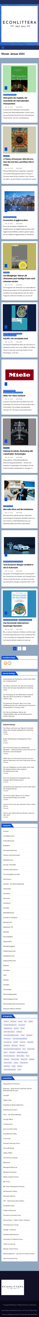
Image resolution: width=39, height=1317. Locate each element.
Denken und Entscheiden (11, 855)
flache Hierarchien (9, 1031)
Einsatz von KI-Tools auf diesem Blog (27, 1310)
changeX (6, 1095)
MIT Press (6, 1182)
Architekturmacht (8, 836)
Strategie (6, 155)
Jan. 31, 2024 (9, 107)
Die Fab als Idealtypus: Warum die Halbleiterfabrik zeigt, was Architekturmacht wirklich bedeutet (17, 714)
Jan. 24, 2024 (9, 342)
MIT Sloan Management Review (13, 1186)
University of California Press (12, 1239)
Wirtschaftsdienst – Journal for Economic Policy (19, 1253)
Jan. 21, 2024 (9, 457)
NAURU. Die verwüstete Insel (15, 338)
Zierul (19, 1069)
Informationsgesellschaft (20, 1038)
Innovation (6, 893)
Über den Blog (23, 1314)
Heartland (29, 1035)
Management (7, 922)
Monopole (14, 1045)
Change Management (10, 1025)
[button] (36, 47)
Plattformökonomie (9, 951)
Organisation (7, 941)
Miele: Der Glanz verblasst (14, 396)
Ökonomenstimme (9, 1196)
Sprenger (6, 1059)
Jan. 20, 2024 (9, 571)
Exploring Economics (10, 1110)
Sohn (27, 1056)
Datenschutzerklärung (11, 1310)
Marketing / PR (8, 927)
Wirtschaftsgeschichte (25, 619)
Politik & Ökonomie (9, 1210)
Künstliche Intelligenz (10, 917)
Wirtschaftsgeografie (10, 94)
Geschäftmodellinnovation (11, 1035)
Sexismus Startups (9, 1056)
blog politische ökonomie (11, 1084)
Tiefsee (16, 1062)
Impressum (5, 1314)
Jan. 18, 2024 (9, 629)
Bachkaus (13, 1021)
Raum (5, 1052)
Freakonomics (8, 1124)
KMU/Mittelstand (8, 506)
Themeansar (33, 1305)
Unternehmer (24, 1062)
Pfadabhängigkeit (9, 946)
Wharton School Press (10, 1249)
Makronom (6, 1162)
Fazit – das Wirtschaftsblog (12, 1114)
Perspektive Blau (9, 1205)
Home (3, 1310)
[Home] (2, 47)
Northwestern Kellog (10, 1191)
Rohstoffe (12, 1052)
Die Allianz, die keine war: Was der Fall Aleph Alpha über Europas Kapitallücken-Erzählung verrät (18, 688)
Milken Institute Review (11, 1177)
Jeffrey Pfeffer (7, 1153)
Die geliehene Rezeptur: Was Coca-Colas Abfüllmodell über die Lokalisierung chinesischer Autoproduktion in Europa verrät (19, 705)
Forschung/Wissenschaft (10, 619)
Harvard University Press (11, 1143)
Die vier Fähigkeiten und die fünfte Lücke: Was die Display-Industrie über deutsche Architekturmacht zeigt (18, 769)
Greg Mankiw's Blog (10, 1134)
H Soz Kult (6, 1138)
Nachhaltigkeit (8, 937)
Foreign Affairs (8, 1119)
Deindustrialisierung (10, 850)
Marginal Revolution (10, 1172)
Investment (6, 903)
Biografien (6, 845)
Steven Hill (24, 1059)
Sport (5, 975)
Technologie (7, 989)
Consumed (22, 1025)
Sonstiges (6, 970)
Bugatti (31, 1021)
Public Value (30, 1049)
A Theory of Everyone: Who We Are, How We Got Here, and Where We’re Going (18, 162)
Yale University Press (10, 1258)
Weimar (20, 1066)
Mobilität (6, 932)
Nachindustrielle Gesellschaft (12, 1049)
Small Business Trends (11, 1225)
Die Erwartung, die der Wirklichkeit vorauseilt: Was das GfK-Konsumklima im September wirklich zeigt (18, 696)
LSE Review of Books (10, 1158)
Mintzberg (7, 1045)
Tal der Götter (8, 1062)
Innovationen (7, 1042)
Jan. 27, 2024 (9, 285)
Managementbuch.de (10, 1167)
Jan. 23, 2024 (9, 399)
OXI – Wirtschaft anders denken (13, 1201)
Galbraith (19, 1031)
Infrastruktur (7, 889)
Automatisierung (8, 841)
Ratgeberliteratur (8, 956)
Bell (25, 1021)
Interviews (6, 898)
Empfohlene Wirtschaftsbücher (13, 1105)
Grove (22, 1035)
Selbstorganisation (22, 1052)
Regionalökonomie (9, 961)
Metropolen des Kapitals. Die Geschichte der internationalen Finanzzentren (16, 101)
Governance (7, 879)
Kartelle (15, 1042)
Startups (6, 980)
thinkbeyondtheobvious (11, 1234)
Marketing (30, 1042)
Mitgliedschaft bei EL (13, 1314)
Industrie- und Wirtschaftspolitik (13, 333)
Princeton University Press (12, 1215)
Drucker (19, 107)
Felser (22, 1028)
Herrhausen (7, 1038)
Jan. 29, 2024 (9, 223)
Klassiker (6, 908)
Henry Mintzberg (8, 1148)
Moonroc (22, 1045)
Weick (13, 1066)
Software (6, 965)
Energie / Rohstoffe (9, 865)
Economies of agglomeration (15, 220)
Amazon (6, 1021)
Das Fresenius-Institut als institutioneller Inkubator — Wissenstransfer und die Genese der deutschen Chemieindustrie (19, 749)
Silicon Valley (20, 1056)
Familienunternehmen (9, 390)
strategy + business (9, 1229)
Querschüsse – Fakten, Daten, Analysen (16, 1220)
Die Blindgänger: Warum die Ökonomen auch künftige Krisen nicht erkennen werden (19, 278)
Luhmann (22, 1042)
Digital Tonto (7, 1100)
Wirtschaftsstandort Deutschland (13, 392)
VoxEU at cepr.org (9, 1244)
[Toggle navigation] (19, 47)
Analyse (6, 831)
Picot (24, 1049)
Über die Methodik (32, 1314)
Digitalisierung (8, 860)
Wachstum (7, 1066)
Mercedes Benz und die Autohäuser (18, 509)
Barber (20, 1021)
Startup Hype (15, 1059)
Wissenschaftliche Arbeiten (12, 1008)
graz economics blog (10, 1129)
